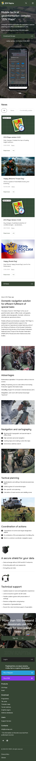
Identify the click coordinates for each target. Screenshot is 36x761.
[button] (13, 93)
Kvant (3, 690)
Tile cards (4, 701)
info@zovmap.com (6, 729)
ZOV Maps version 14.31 (12, 137)
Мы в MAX (6, 678)
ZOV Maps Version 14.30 (12, 220)
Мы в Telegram (8, 673)
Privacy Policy (5, 754)
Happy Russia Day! (10, 261)
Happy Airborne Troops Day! (13, 179)
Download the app (9, 36)
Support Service (6, 721)
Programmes (5, 699)
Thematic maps (5, 704)
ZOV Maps (4, 687)
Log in (5, 659)
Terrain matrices (6, 707)
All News (6, 284)
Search (26, 3)
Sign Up (15, 638)
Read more (6, 150)
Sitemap (3, 757)
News (12, 145)
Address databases (7, 713)
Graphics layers (6, 710)
